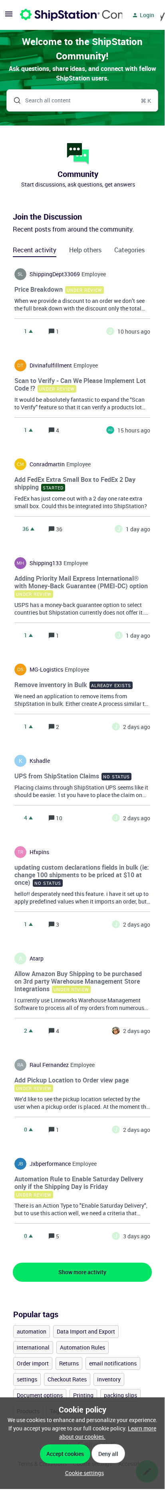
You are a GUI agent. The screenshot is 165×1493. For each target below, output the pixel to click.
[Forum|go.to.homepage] (66, 15)
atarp (37, 958)
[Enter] (14, 100)
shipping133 (46, 563)
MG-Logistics (46, 669)
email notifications (113, 1363)
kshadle (40, 761)
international (33, 1347)
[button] (82, 1473)
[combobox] (82, 100)
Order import (33, 1363)
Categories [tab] (129, 250)
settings (27, 1379)
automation (31, 1331)
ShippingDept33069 (55, 274)
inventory (109, 1379)
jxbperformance (50, 1164)
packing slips (120, 1395)
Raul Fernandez (49, 1065)
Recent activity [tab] (34, 250)
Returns (69, 1363)
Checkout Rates (67, 1379)
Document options (40, 1395)
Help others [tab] (85, 250)
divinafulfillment (51, 365)
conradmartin (47, 464)
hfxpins (39, 852)
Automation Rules (82, 1347)
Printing (83, 1395)
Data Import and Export (86, 1331)
